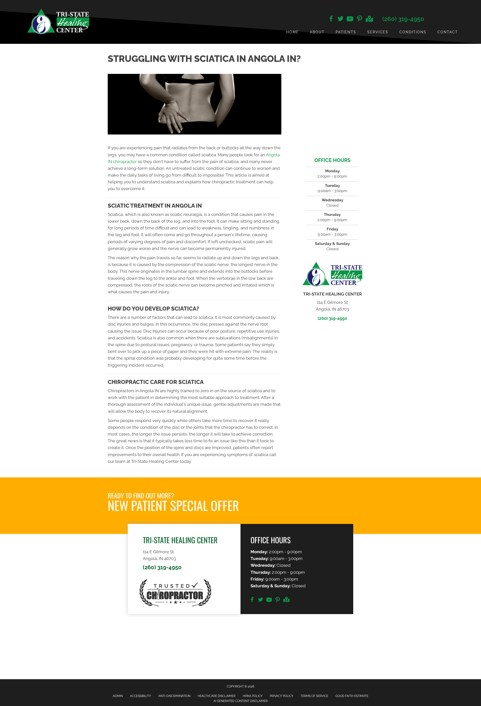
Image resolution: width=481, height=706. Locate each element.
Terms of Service (314, 696)
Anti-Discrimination (174, 696)
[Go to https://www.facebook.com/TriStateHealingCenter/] (331, 20)
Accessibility (140, 696)
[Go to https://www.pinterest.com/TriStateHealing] (359, 20)
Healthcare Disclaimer (216, 696)
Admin (118, 696)
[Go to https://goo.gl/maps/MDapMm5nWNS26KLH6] (369, 19)
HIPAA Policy (253, 696)
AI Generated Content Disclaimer (240, 701)
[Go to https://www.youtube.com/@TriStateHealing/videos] (350, 20)
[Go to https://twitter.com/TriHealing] (340, 20)
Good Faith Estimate (351, 696)
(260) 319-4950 (403, 19)
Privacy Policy (281, 696)
